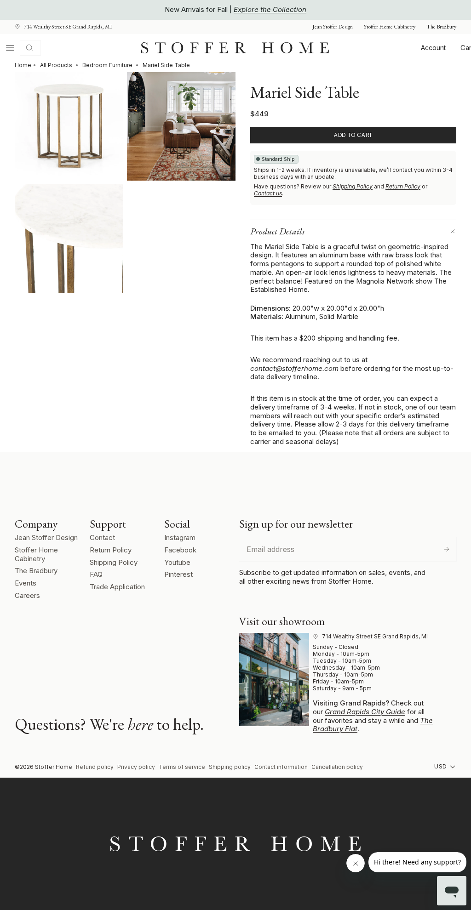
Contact (102, 537)
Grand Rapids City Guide (365, 711)
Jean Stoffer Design (332, 26)
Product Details (277, 231)
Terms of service (182, 766)
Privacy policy (136, 766)
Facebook (180, 550)
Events (25, 583)
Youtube (177, 562)
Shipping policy (230, 766)
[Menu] (10, 48)
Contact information (281, 766)
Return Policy (402, 186)
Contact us (268, 193)
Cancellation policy (337, 766)
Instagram (179, 537)
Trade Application (117, 586)
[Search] (30, 47)
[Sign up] (446, 549)
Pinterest (178, 574)
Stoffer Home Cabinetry (389, 26)
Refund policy (95, 766)
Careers (27, 595)
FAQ (96, 574)
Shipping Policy (353, 186)
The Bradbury (441, 26)
